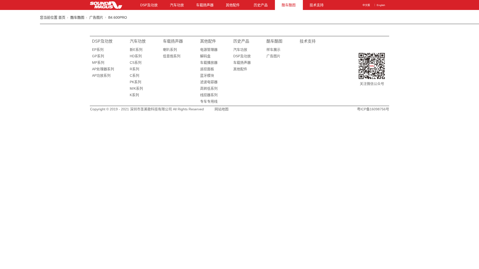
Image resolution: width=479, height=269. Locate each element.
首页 (61, 17)
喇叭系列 (170, 50)
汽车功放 (177, 5)
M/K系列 (136, 88)
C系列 (134, 75)
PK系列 (135, 82)
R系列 (134, 69)
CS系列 (135, 63)
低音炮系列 (171, 56)
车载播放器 (209, 63)
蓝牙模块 (207, 75)
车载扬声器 (205, 5)
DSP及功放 (149, 5)
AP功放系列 (101, 75)
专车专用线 (209, 101)
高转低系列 (209, 88)
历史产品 (261, 5)
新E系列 (136, 50)
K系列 (134, 95)
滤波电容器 (209, 82)
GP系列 (98, 56)
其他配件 (233, 5)
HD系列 (136, 56)
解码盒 (205, 56)
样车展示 (273, 50)
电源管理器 (209, 50)
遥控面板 (207, 69)
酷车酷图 (289, 5)
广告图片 (96, 17)
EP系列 (98, 50)
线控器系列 (209, 95)
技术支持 (317, 5)
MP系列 (98, 63)
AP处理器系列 (103, 69)
